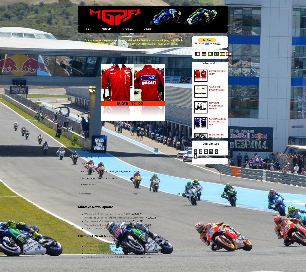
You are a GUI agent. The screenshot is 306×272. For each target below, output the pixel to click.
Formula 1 (127, 29)
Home (87, 29)
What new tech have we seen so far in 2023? (107, 214)
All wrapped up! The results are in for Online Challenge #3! (114, 217)
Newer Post (85, 193)
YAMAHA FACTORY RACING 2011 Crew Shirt (217, 122)
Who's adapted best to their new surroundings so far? (111, 225)
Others (147, 29)
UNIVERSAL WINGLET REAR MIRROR (216, 106)
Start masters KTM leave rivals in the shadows (107, 221)
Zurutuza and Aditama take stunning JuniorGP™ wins (111, 228)
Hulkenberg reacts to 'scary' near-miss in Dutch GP (110, 243)
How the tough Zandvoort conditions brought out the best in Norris (117, 250)
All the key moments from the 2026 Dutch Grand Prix (111, 257)
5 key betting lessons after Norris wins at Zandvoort (110, 253)
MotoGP (106, 29)
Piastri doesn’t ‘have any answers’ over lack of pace (110, 246)
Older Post (182, 193)
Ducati (92, 184)
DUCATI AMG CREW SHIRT (111, 52)
